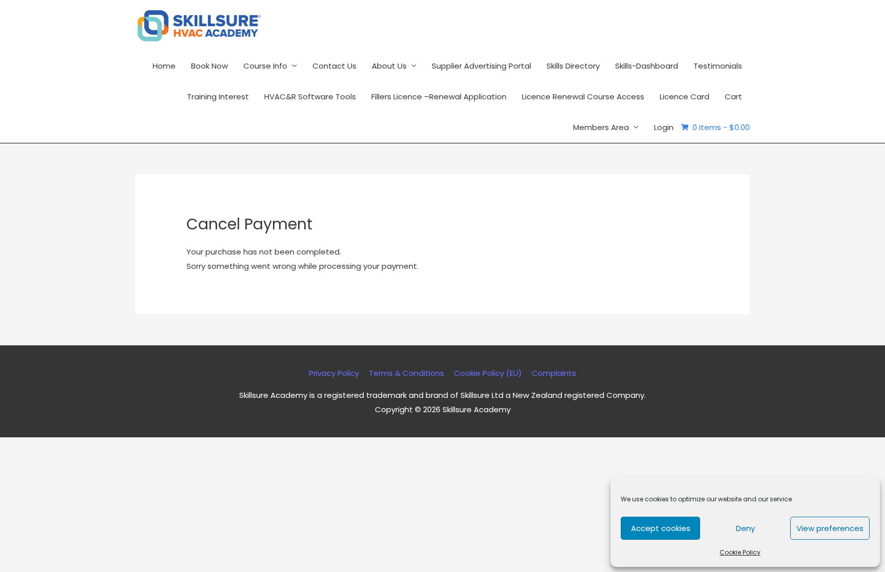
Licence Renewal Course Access (583, 96)
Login (663, 127)
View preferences (829, 528)
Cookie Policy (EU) (488, 373)
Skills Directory (573, 65)
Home (164, 65)
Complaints (554, 373)
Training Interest (218, 96)
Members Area (601, 127)
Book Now (209, 65)
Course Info (265, 65)
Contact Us (334, 65)
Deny (745, 528)
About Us (389, 65)
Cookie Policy (740, 552)
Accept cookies (660, 528)
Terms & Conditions (406, 373)
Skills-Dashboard (646, 65)
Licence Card (684, 96)
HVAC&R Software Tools (310, 96)
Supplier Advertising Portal (481, 65)
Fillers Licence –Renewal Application (439, 96)
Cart (733, 96)
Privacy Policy (334, 373)
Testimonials (717, 65)
